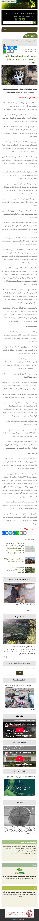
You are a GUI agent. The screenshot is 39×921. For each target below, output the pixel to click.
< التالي (27, 610)
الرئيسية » (33, 49)
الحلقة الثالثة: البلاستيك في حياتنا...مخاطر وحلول (21, 777)
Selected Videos (19, 743)
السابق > (32, 610)
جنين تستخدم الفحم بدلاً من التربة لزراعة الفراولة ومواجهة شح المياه (15, 570)
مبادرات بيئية (19, 617)
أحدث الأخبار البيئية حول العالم (29, 50)
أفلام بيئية (19, 716)
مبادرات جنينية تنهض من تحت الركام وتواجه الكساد (21, 41)
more (32, 710)
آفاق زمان (19, 802)
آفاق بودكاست (19, 771)
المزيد (6, 657)
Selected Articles (19, 680)
